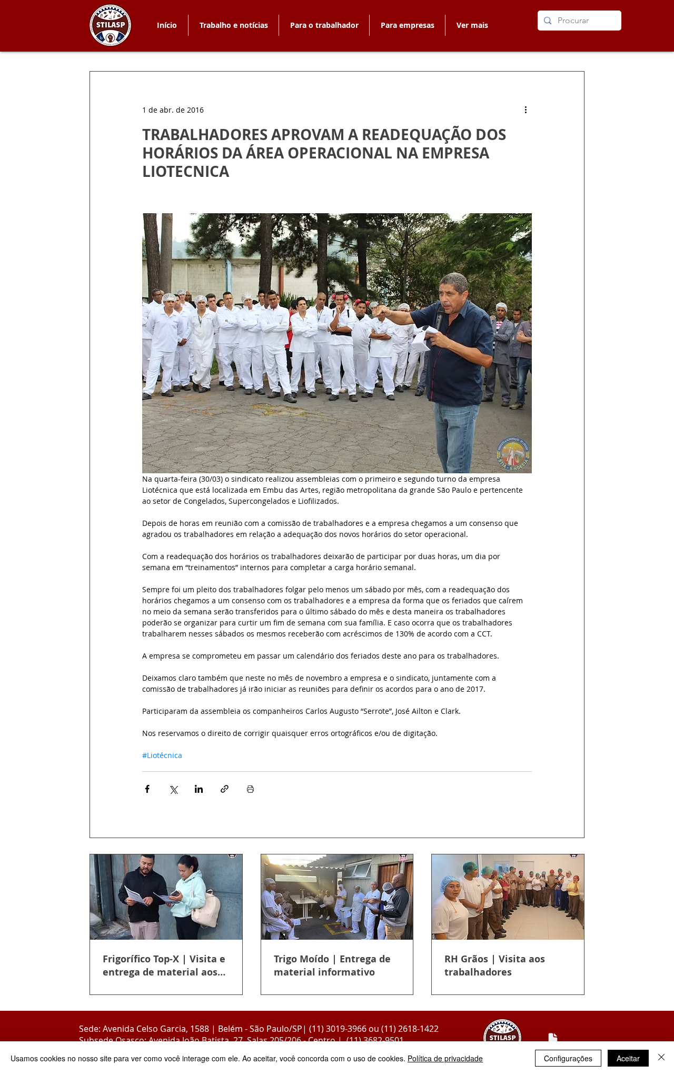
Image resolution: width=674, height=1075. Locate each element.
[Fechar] (661, 1058)
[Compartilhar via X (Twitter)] (173, 789)
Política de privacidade (445, 1058)
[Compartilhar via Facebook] (147, 789)
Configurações (568, 1058)
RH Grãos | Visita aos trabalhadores (494, 965)
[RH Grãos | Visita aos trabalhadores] (508, 897)
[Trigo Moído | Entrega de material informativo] (337, 897)
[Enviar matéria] (553, 1039)
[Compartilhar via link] (225, 789)
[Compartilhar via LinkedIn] (199, 789)
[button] (324, 25)
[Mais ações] (525, 109)
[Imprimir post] (250, 789)
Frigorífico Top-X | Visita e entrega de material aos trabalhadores (164, 965)
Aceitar (628, 1058)
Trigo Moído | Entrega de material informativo (332, 965)
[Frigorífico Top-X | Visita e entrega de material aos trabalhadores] (166, 897)
